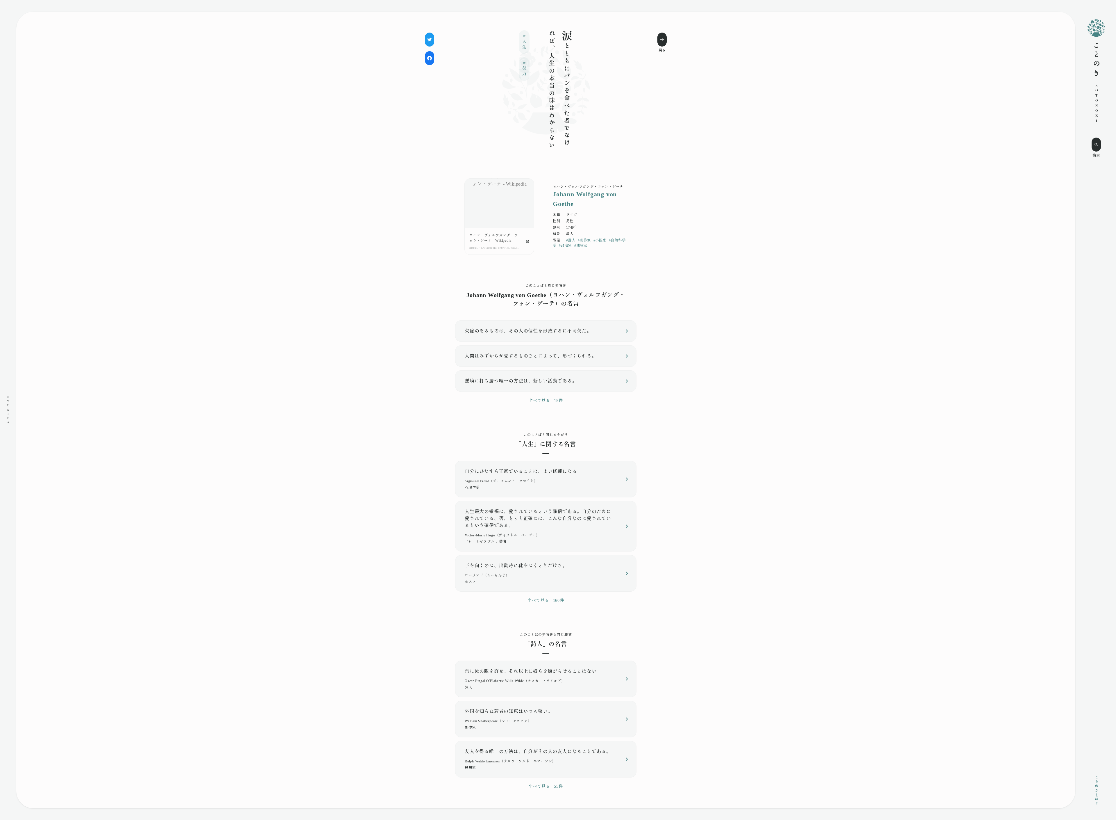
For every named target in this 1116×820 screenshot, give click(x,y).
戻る (662, 50)
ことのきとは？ (1096, 790)
